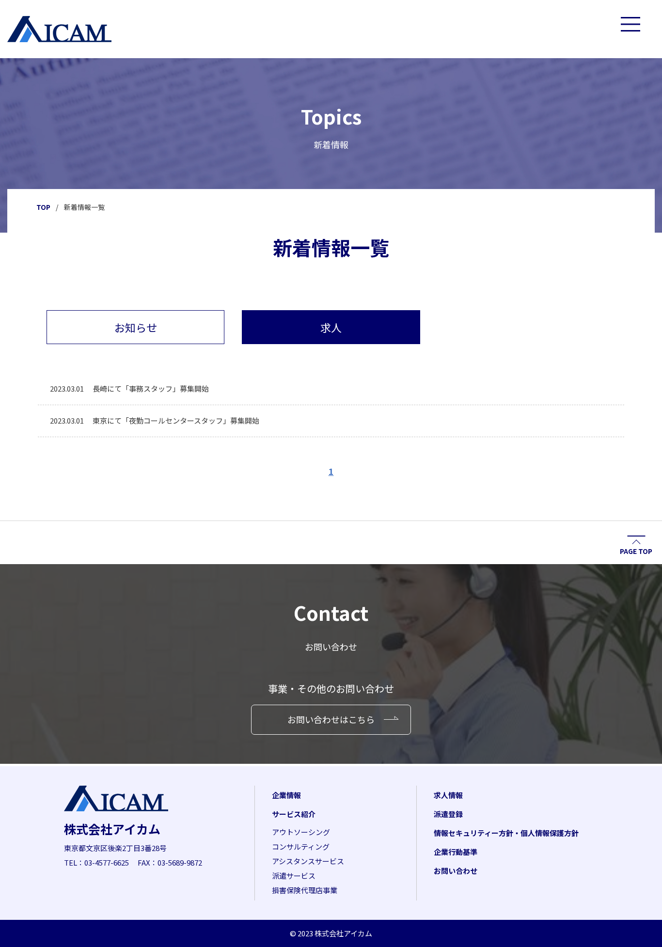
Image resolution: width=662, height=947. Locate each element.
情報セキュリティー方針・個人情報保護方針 (506, 833)
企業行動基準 (455, 852)
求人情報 (448, 795)
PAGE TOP (636, 550)
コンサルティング (301, 846)
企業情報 (286, 795)
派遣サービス (293, 875)
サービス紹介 (293, 814)
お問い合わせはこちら (331, 719)
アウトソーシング (301, 832)
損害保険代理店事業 (304, 890)
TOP (43, 207)
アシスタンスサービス (308, 861)
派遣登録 (448, 814)
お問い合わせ (455, 871)
